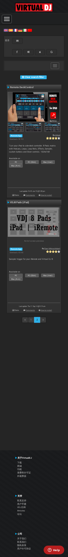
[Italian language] (25, 30)
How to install (46, 195)
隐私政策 (21, 545)
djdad (57, 135)
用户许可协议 (24, 548)
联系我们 (21, 542)
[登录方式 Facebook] (17, 52)
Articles (21, 510)
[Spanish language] (10, 30)
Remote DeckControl (22, 87)
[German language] (20, 30)
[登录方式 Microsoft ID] (28, 52)
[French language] (15, 30)
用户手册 (21, 504)
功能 (19, 469)
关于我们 (21, 538)
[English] (6, 30)
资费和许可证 (24, 472)
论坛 (19, 514)
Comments (30, 195)
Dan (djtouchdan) (52, 248)
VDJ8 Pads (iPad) (19, 202)
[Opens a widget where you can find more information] (53, 550)
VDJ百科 (21, 507)
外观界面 (21, 476)
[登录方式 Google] (51, 52)
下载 (19, 462)
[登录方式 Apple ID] (40, 52)
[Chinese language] (30, 30)
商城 (19, 466)
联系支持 (21, 500)
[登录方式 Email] (17, 41)
